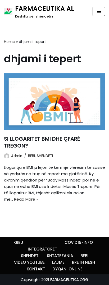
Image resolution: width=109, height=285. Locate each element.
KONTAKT (36, 269)
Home (9, 41)
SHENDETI (45, 155)
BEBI (31, 155)
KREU (18, 242)
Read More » (26, 199)
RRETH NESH (83, 262)
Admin (16, 155)
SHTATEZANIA (60, 255)
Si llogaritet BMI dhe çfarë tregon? (42, 142)
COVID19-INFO (79, 242)
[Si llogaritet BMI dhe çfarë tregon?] (54, 101)
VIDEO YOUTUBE (29, 262)
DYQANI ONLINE (67, 269)
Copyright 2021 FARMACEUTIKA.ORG (54, 279)
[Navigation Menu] (99, 11)
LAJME (58, 262)
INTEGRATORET (42, 249)
